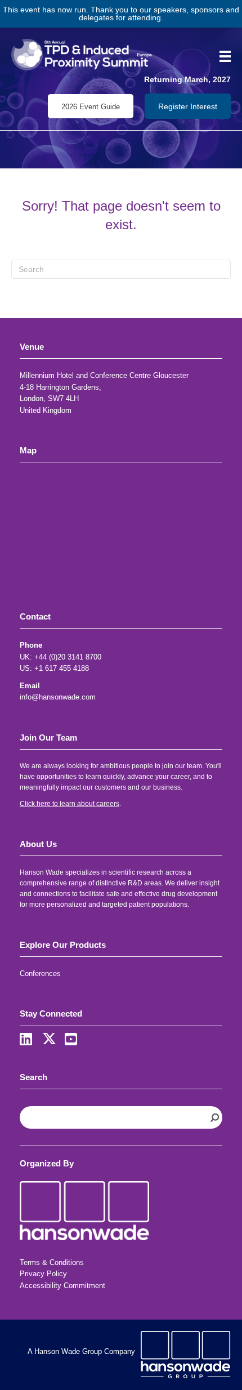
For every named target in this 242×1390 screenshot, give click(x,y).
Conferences (40, 973)
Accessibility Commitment (62, 1285)
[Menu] (221, 56)
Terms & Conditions (52, 1262)
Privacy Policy (43, 1273)
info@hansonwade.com (58, 697)
